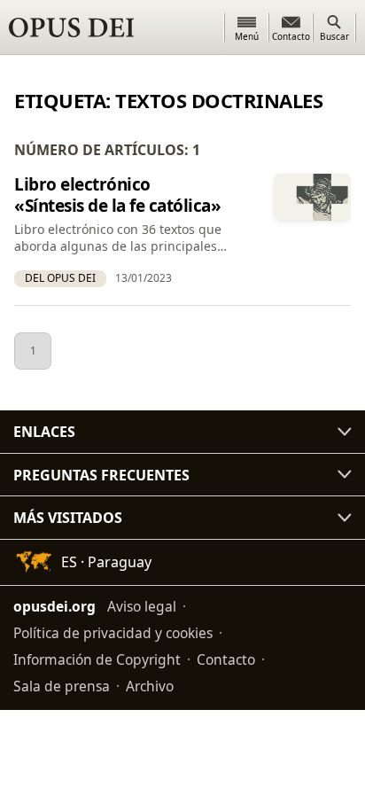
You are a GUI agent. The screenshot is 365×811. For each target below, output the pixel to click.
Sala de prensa (61, 686)
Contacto (226, 659)
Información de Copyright (97, 659)
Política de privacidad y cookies (113, 633)
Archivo (150, 686)
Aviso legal (141, 606)
